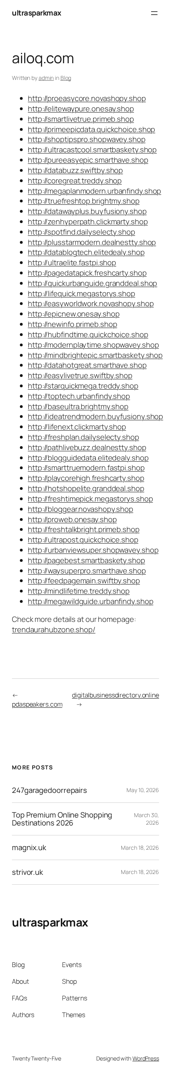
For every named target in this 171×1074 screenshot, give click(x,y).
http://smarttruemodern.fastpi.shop (86, 467)
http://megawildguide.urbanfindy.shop (90, 601)
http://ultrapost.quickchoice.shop (83, 539)
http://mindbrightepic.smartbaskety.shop (95, 355)
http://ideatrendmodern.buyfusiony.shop (95, 416)
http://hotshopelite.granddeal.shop (86, 488)
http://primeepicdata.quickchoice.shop (91, 129)
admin (46, 78)
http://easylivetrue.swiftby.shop (80, 375)
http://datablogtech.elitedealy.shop (86, 252)
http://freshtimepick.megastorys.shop (90, 498)
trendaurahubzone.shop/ (53, 629)
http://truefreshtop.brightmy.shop (84, 201)
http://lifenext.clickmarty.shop (77, 426)
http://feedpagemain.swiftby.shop (84, 580)
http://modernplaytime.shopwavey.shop (93, 345)
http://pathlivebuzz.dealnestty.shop (87, 447)
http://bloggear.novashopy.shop (80, 509)
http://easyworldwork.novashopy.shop (91, 303)
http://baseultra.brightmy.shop (78, 406)
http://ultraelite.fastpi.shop (72, 262)
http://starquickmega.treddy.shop (83, 386)
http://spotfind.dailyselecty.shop (81, 232)
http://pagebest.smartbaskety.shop (86, 560)
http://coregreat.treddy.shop (75, 180)
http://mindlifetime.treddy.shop (79, 591)
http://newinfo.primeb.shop (72, 324)
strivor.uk (27, 872)
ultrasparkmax (36, 13)
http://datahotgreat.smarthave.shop (87, 365)
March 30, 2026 (146, 819)
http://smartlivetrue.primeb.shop (81, 119)
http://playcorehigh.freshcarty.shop (86, 478)
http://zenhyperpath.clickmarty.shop (88, 221)
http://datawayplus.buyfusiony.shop (87, 211)
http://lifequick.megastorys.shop (81, 293)
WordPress (145, 1058)
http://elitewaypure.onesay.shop (81, 108)
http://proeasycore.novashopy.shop (87, 98)
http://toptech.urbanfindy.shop (79, 396)
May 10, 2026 (142, 790)
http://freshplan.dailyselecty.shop (83, 437)
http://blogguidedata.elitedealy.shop (88, 458)
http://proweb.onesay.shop (72, 519)
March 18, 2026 (140, 847)
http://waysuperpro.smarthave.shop (87, 570)
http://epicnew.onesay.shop (73, 314)
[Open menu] (154, 13)
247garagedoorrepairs (49, 790)
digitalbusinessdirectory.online (115, 695)
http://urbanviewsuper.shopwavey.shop (93, 550)
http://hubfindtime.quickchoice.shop (88, 334)
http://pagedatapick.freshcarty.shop (87, 273)
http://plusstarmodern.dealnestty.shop (92, 242)
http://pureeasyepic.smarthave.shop (88, 160)
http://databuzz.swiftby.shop (75, 170)
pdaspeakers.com (37, 704)
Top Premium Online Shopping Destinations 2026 (62, 819)
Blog (66, 78)
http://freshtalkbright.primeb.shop (84, 529)
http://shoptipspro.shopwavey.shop (87, 139)
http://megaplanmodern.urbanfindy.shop (94, 191)
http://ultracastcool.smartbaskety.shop (92, 149)
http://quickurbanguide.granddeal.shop (92, 283)
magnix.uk (29, 847)
